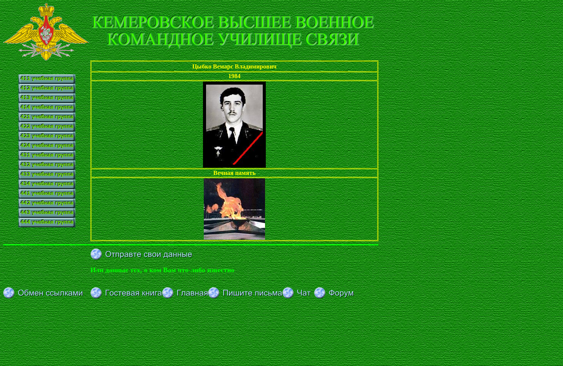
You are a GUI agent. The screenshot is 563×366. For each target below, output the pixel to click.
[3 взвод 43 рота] (46, 177)
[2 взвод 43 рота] (46, 168)
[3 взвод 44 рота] (46, 215)
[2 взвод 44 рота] (46, 206)
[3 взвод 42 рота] (46, 139)
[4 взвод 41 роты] (46, 110)
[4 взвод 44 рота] (46, 225)
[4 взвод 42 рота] (46, 148)
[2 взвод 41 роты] (46, 91)
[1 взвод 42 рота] (46, 120)
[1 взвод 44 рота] (46, 196)
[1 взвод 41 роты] (46, 77)
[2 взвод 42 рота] (46, 129)
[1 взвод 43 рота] (46, 158)
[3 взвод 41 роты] (46, 101)
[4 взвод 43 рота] (46, 187)
